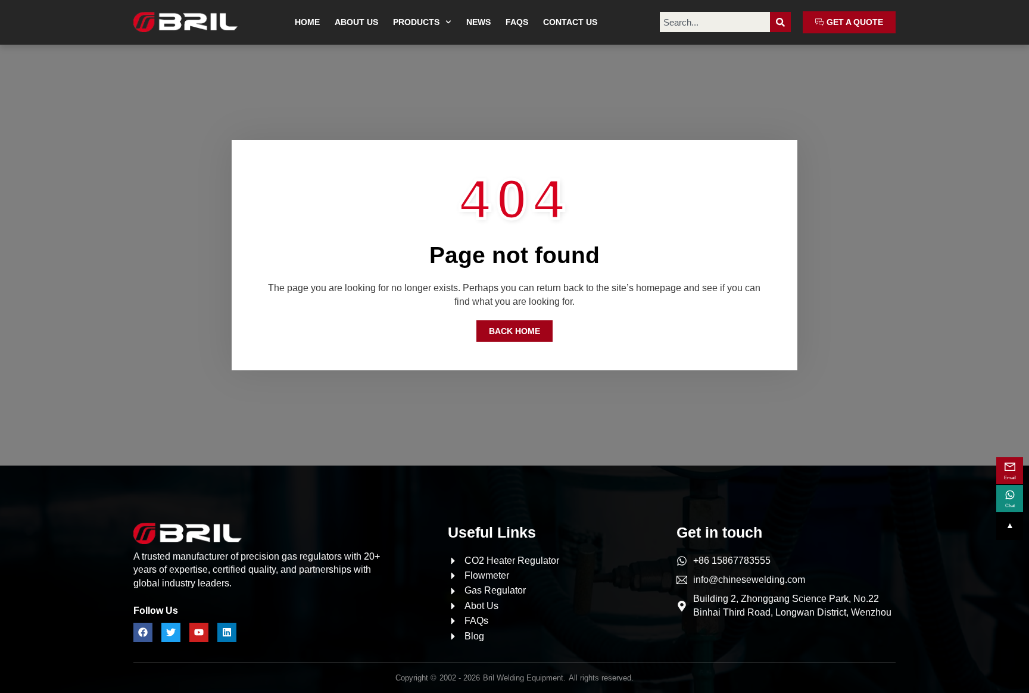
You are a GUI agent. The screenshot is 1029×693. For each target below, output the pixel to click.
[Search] (780, 22)
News (478, 22)
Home (307, 22)
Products (416, 22)
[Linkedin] (226, 632)
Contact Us (570, 22)
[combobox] (715, 22)
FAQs (517, 22)
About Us (356, 22)
